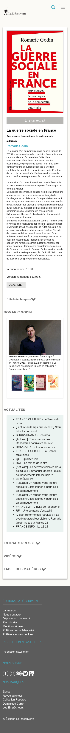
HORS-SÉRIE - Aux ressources (35, 447)
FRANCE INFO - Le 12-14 (32, 526)
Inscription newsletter (16, 651)
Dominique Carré (13, 703)
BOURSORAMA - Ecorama (33, 435)
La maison (9, 610)
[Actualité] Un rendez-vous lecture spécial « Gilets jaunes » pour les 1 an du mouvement (37, 486)
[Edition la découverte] (14, 9)
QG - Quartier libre (27, 459)
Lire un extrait (35, 120)
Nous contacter (12, 614)
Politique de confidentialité (18, 630)
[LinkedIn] (31, 673)
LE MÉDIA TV (24, 478)
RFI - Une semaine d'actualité (34, 510)
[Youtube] (19, 673)
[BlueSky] (25, 673)
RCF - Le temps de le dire (31, 462)
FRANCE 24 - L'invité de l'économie (38, 506)
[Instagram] (12, 673)
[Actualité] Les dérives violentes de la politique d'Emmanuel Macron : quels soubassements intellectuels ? (38, 470)
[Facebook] (5, 673)
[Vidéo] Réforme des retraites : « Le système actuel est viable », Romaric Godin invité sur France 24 (38, 518)
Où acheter (16, 285)
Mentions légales (13, 626)
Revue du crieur (12, 695)
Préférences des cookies (18, 634)
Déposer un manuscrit (16, 618)
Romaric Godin (17, 146)
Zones (6, 691)
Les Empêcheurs (13, 707)
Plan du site (10, 622)
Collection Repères (14, 699)
